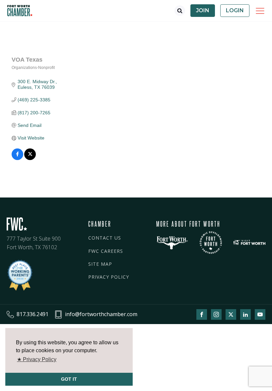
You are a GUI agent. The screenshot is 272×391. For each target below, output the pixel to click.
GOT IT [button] (69, 379)
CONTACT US (104, 237)
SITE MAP (100, 263)
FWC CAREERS (105, 251)
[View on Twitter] (30, 158)
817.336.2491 (32, 314)
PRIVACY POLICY (108, 276)
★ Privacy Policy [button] (36, 359)
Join (202, 10)
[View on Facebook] (17, 158)
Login (235, 10)
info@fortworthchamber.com (101, 314)
